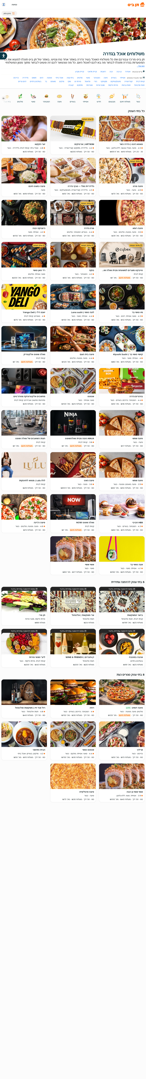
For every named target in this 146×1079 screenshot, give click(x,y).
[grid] (73, 445)
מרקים (61, 81)
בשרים (113, 78)
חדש (99, 101)
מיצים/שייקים (116, 81)
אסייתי (122, 78)
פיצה (106, 78)
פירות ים (78, 81)
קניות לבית (140, 81)
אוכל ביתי (59, 78)
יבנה (111, 71)
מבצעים (112, 101)
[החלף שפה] (3, 4)
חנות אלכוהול (139, 85)
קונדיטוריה (128, 81)
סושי (88, 78)
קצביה (70, 85)
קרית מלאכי (92, 71)
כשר (138, 101)
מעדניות (89, 85)
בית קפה (70, 78)
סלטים (80, 78)
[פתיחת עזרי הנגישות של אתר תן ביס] (3, 55)
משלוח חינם (125, 101)
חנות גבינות (126, 85)
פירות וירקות (113, 85)
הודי (95, 81)
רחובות (103, 71)
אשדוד (127, 71)
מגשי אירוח (100, 85)
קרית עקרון (79, 71)
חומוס (34, 78)
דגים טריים (22, 81)
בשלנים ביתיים (35, 81)
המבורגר (97, 78)
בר (46, 81)
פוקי (69, 81)
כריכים (16, 78)
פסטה (49, 78)
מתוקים (80, 85)
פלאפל (87, 81)
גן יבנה (118, 71)
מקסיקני (104, 81)
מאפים (53, 81)
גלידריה (25, 78)
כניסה (14, 4)
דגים (41, 78)
